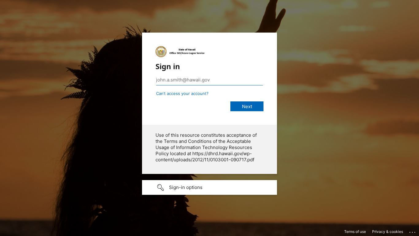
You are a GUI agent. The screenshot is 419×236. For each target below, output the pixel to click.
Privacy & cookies (387, 231)
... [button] (413, 231)
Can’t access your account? (182, 93)
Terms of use (355, 231)
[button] (209, 187)
